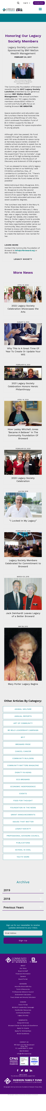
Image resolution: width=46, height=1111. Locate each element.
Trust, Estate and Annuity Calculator (23, 997)
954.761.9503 (24, 1051)
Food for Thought (23, 800)
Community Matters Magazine (23, 765)
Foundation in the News (23, 807)
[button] (26, 3)
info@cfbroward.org (24, 1054)
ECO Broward (23, 779)
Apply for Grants (23, 1028)
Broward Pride (23, 744)
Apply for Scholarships (23, 1031)
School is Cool (23, 850)
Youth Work (23, 857)
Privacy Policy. (23, 1096)
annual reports (23, 716)
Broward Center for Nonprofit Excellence (23, 1025)
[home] (11, 10)
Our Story (23, 968)
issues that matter (23, 822)
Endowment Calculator (23, 994)
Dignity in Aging (23, 772)
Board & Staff (23, 971)
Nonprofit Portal (23, 1023)
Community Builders (23, 758)
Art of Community (23, 723)
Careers (23, 976)
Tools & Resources (23, 989)
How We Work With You (23, 986)
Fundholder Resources (23, 1010)
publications (23, 843)
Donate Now (39, 3)
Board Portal (23, 979)
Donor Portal (23, 1005)
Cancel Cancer (23, 751)
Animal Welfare (23, 709)
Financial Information (23, 974)
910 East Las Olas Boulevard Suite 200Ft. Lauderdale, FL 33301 (24, 1046)
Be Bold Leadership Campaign (23, 730)
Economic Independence (23, 786)
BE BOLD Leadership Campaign (23, 1007)
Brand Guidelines (23, 1033)
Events (23, 793)
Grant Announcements (23, 814)
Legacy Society (23, 829)
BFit (23, 737)
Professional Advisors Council (23, 836)
